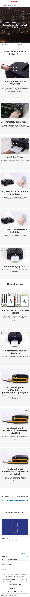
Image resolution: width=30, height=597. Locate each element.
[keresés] (2, 2)
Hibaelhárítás (21, 44)
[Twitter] (18, 591)
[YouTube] (22, 591)
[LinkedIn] (15, 591)
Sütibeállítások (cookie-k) (15, 584)
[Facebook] (8, 591)
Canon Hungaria (14, 588)
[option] (15, 533)
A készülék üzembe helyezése (9, 44)
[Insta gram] (11, 591)
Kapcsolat (4, 539)
